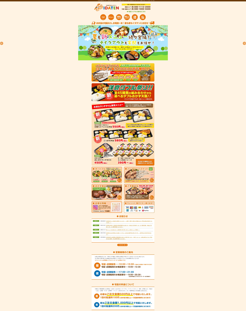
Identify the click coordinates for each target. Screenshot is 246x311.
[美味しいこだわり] (127, 17)
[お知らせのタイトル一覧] (123, 245)
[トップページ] (103, 17)
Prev (1, 43)
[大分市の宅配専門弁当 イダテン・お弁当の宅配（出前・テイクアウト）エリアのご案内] (136, 12)
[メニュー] (111, 17)
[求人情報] (143, 17)
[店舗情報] (135, 17)
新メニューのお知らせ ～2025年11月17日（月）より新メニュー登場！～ (123, 229)
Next (244, 43)
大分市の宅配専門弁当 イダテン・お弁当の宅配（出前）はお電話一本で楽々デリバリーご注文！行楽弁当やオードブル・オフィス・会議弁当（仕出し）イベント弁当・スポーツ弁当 (123, 42)
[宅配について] (119, 17)
